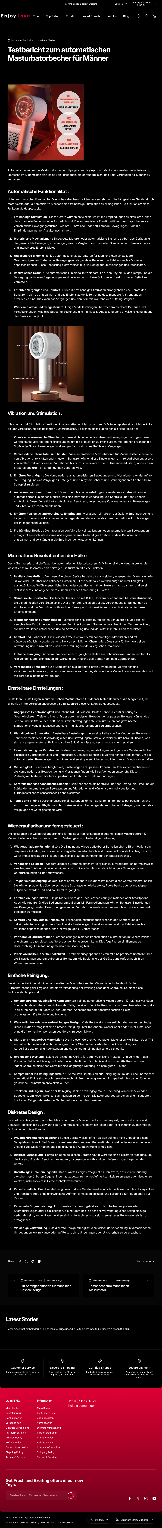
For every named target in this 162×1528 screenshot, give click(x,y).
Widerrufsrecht (12, 1522)
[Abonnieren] (71, 1495)
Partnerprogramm (16, 1432)
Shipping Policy (14, 1452)
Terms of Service (15, 1457)
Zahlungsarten (14, 1417)
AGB (43, 1522)
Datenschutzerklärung (29, 1522)
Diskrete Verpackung (17, 1427)
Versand (50, 1522)
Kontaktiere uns (14, 1413)
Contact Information (17, 1447)
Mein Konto (12, 1408)
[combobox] (121, 4)
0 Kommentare (147, 1261)
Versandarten (13, 1422)
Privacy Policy (14, 1437)
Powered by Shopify (39, 1517)
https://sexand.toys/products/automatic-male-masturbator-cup (108, 170)
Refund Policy (14, 1442)
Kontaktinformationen (65, 1522)
